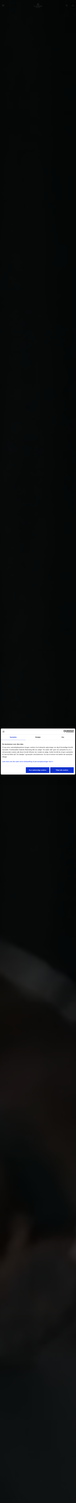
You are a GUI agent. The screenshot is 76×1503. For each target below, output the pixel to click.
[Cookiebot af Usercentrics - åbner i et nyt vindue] (65, 731)
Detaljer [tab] (38, 737)
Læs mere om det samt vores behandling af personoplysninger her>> (28, 761)
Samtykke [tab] (13, 737)
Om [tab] (63, 737)
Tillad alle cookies (62, 770)
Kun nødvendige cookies (37, 770)
